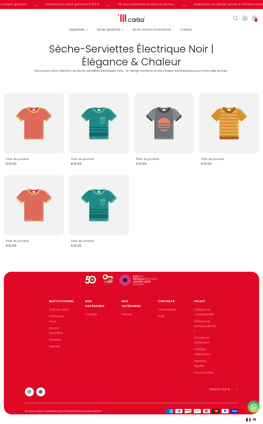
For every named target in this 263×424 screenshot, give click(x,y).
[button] (235, 18)
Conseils (55, 340)
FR (254, 420)
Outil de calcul (59, 309)
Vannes (127, 314)
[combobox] (251, 420)
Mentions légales (200, 363)
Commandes (167, 309)
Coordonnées (204, 372)
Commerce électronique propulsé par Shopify (73, 411)
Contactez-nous (57, 319)
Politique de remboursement (205, 326)
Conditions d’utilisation (202, 340)
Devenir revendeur (56, 330)
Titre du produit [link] (17, 159)
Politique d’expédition (202, 351)
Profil (161, 316)
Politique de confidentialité (204, 312)
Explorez (54, 346)
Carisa (39, 411)
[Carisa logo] (132, 18)
